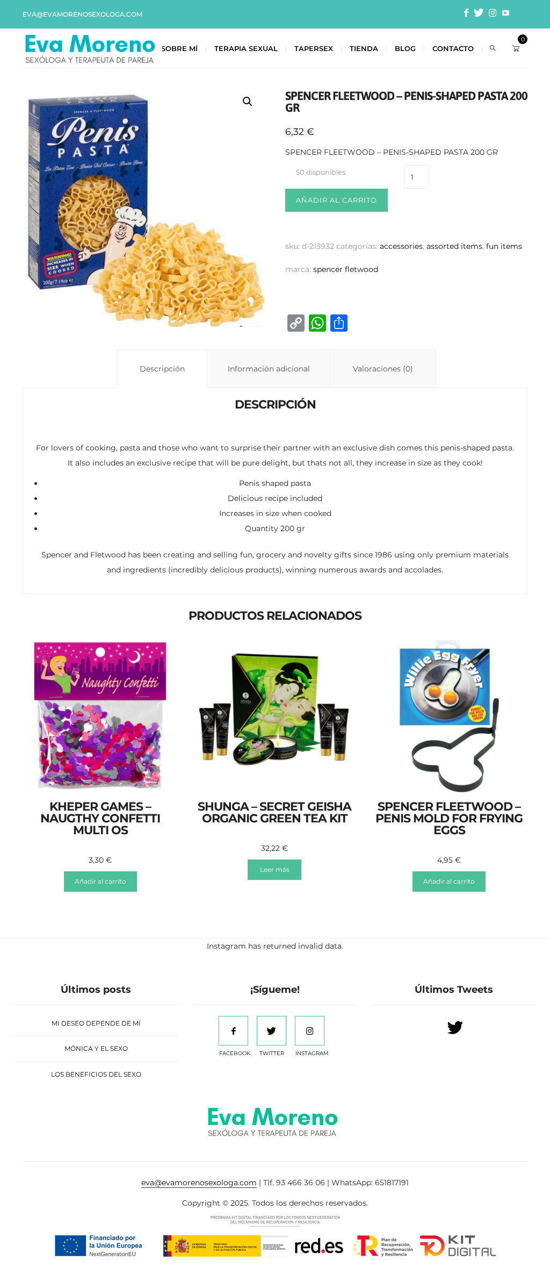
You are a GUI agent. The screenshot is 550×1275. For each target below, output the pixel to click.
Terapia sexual (246, 48)
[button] (247, 101)
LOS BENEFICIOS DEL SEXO (96, 1074)
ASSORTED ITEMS (454, 246)
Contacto (453, 48)
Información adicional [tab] (269, 369)
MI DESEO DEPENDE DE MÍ (96, 1023)
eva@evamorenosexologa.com (82, 14)
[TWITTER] (271, 1030)
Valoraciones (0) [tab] (383, 369)
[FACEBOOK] (233, 1030)
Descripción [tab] (162, 369)
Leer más (275, 869)
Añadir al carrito (336, 200)
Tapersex (313, 48)
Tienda (364, 48)
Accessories (401, 246)
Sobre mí (179, 48)
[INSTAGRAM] (309, 1030)
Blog (405, 48)
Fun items (504, 246)
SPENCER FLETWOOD (345, 269)
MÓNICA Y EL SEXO (96, 1048)
